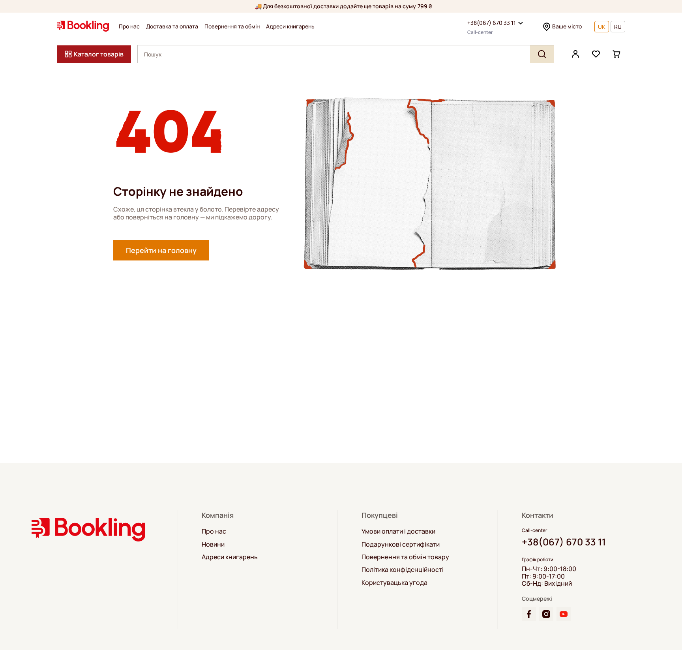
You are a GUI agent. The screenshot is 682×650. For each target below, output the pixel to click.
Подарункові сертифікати (401, 544)
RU (618, 26)
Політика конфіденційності (403, 569)
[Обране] (596, 54)
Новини (213, 544)
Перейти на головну (161, 250)
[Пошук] (542, 54)
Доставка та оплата (172, 26)
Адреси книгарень (290, 26)
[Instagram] (546, 614)
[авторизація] (575, 54)
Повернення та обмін (232, 26)
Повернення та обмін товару (405, 556)
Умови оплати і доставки (398, 531)
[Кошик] (616, 54)
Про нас (129, 26)
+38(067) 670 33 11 (491, 22)
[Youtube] (563, 614)
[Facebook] (529, 614)
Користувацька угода (394, 582)
